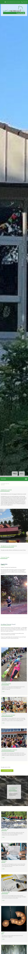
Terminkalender (6, 892)
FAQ (3, 932)
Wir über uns (5, 829)
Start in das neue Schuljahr (8, 715)
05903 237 (25, 2)
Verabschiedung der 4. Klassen (9, 750)
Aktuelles (4, 861)
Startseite (2, 484)
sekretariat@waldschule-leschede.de (13, 2)
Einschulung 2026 (6, 684)
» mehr (3, 691)
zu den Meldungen (7, 770)
